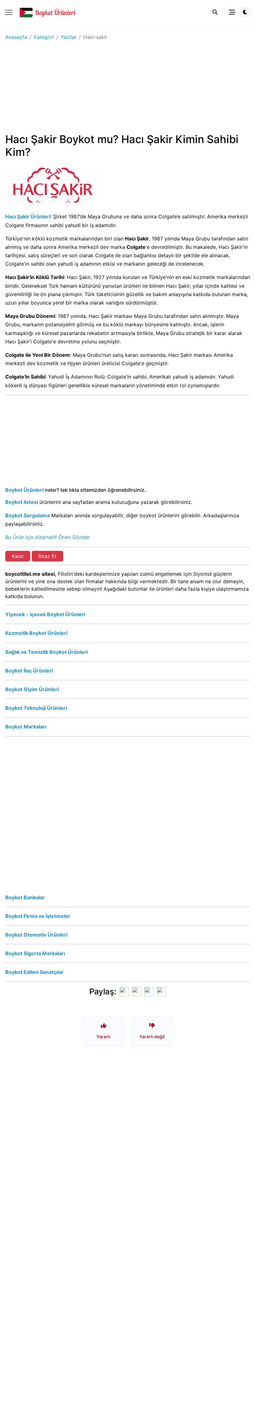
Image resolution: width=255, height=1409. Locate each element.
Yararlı (103, 1036)
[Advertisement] (127, 89)
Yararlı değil (152, 1036)
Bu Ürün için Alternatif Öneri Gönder (47, 537)
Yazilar (68, 37)
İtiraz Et (47, 556)
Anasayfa (16, 37)
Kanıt (18, 556)
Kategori (44, 37)
